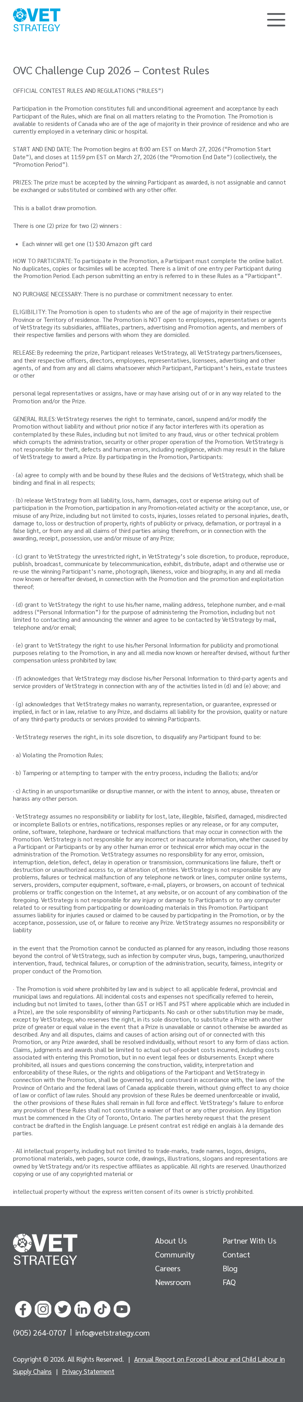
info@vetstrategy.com (112, 1332)
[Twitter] (62, 1307)
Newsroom (173, 1282)
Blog (230, 1268)
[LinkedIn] (82, 1307)
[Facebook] (23, 1307)
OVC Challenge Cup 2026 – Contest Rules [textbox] (111, 70)
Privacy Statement (88, 1371)
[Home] (36, 20)
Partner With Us (249, 1240)
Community (175, 1254)
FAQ (229, 1282)
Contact (236, 1254)
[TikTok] (102, 1307)
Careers (167, 1268)
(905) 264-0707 (40, 1332)
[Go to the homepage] (45, 1249)
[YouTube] (122, 1307)
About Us (171, 1240)
